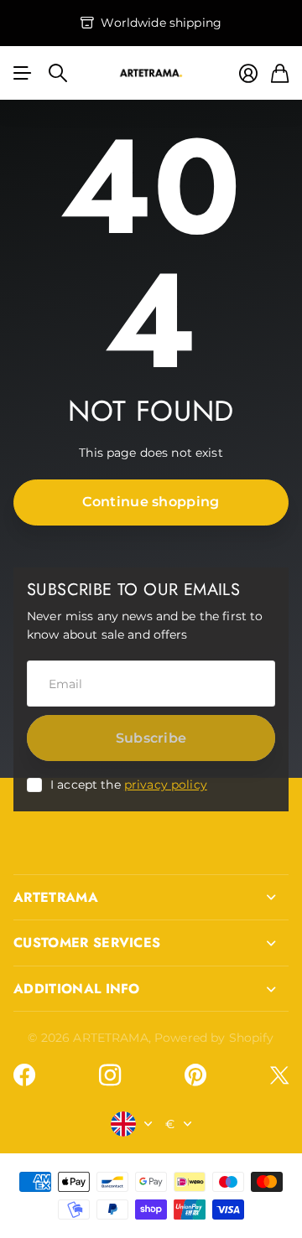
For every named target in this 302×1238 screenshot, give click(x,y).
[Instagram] (110, 1075)
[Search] (58, 72)
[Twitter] (279, 1075)
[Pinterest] (195, 1075)
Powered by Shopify (214, 1037)
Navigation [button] (22, 72)
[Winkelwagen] (280, 73)
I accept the (128, 784)
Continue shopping (150, 502)
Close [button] (151, 897)
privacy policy (165, 784)
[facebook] (24, 1075)
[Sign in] (248, 73)
